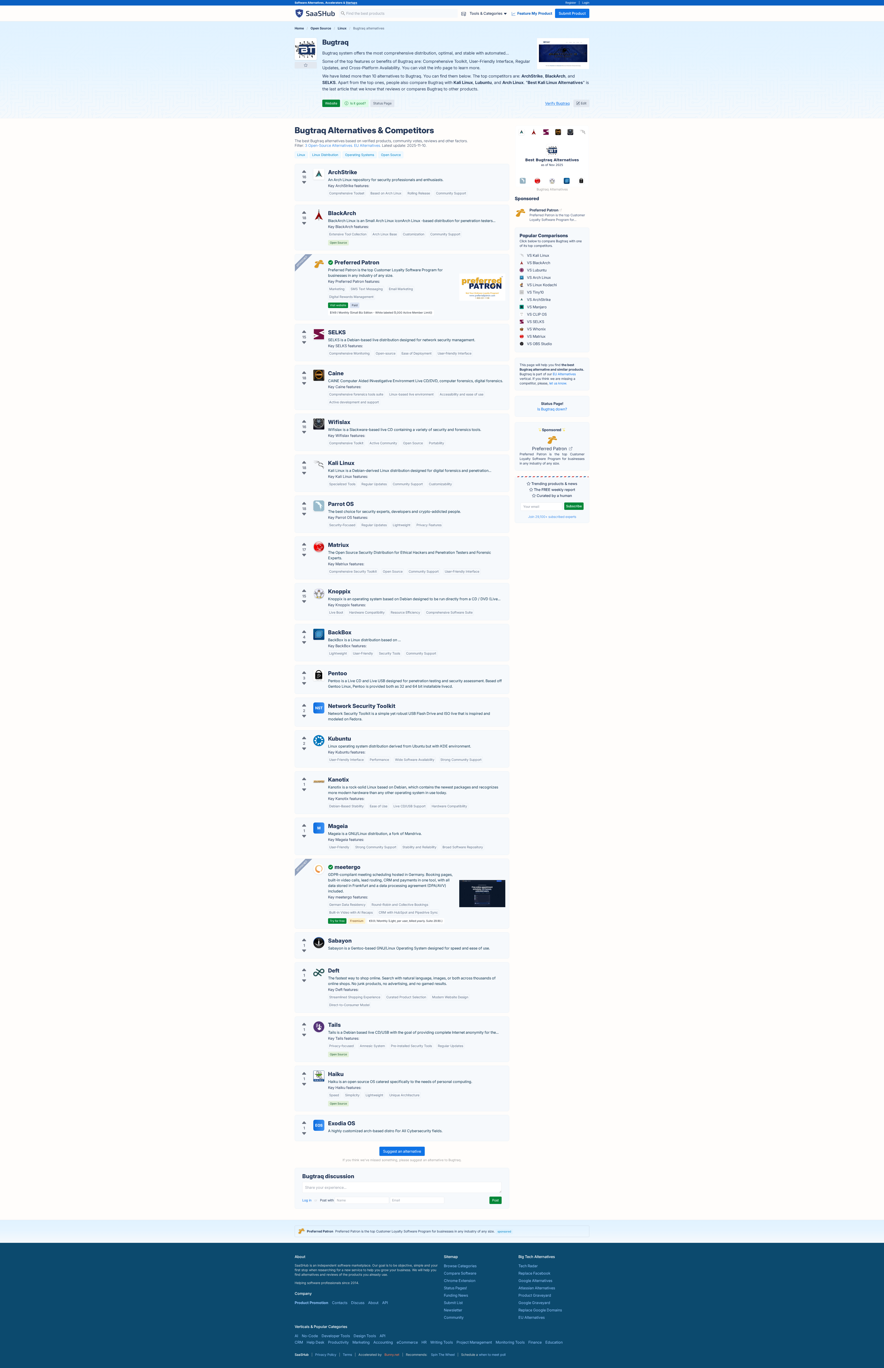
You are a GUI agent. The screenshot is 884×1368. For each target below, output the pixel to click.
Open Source (391, 155)
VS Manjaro (536, 307)
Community (454, 1317)
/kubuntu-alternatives (317, 733)
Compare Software (460, 1273)
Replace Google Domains (540, 1310)
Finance (535, 1342)
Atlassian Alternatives (536, 1288)
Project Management (474, 1342)
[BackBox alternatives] (318, 634)
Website (331, 103)
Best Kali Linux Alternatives (555, 82)
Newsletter (453, 1310)
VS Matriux (536, 336)
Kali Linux (463, 82)
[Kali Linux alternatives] (318, 464)
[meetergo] (318, 868)
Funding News (456, 1295)
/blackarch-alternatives (318, 207)
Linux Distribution (325, 155)
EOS (319, 1125)
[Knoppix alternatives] (318, 593)
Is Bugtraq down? (552, 409)
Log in (307, 1200)
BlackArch (555, 76)
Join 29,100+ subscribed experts (552, 517)
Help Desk (315, 1342)
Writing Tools (441, 1342)
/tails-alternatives (313, 1019)
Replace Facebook (534, 1273)
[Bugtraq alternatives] (306, 49)
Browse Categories (460, 1266)
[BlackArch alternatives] (318, 215)
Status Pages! (455, 1288)
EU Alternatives (564, 374)
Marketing (361, 1342)
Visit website (338, 305)
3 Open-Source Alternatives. (329, 145)
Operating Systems (359, 155)
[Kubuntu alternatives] (318, 740)
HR (424, 1342)
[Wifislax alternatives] (318, 424)
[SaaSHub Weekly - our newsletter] (463, 13)
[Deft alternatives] (318, 972)
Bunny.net (391, 1354)
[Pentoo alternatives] (318, 675)
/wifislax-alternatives (316, 416)
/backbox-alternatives (318, 627)
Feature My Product (534, 13)
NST (319, 708)
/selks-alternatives (314, 327)
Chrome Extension (459, 1280)
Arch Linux (512, 82)
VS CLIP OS (536, 314)
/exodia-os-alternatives (319, 1118)
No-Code (310, 1335)
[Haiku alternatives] (318, 1076)
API (385, 1302)
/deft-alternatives (313, 965)
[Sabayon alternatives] (318, 942)
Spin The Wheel (443, 1354)
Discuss (357, 1302)
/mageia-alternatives (316, 820)
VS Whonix (536, 329)
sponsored (504, 1231)
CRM (299, 1342)
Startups (351, 2)
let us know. (558, 383)
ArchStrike (532, 76)
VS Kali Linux (537, 255)
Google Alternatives (535, 1280)
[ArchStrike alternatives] (318, 174)
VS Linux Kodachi (541, 285)
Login (585, 2)
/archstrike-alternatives (318, 167)
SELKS (329, 82)
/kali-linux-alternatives (318, 457)
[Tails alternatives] (318, 1026)
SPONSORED (302, 261)
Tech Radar (528, 1266)
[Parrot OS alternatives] (318, 505)
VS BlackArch (538, 262)
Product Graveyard (534, 1295)
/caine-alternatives (315, 368)
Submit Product (572, 13)
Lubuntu (483, 82)
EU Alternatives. (368, 145)
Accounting (383, 1342)
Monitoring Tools (510, 1342)
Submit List (453, 1302)
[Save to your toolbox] (306, 65)
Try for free (337, 921)
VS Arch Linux (538, 277)
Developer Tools (336, 1335)
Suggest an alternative (402, 1151)
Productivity (338, 1342)
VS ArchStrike (538, 299)
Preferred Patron (550, 448)
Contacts (339, 1302)
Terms (347, 1354)
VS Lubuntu (536, 270)
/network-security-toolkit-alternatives (331, 700)
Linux (301, 155)
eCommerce (407, 1342)
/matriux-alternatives (316, 539)
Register (570, 2)
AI (296, 1335)
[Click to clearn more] (442, 1231)
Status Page (382, 103)
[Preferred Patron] (318, 264)
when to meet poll (492, 1354)
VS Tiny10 (535, 292)
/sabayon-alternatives (317, 935)
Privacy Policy (325, 1354)
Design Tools (365, 1335)
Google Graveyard (534, 1302)
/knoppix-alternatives (317, 586)
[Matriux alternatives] (318, 546)
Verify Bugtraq (557, 103)
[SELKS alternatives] (318, 334)
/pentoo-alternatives (316, 668)
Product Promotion (311, 1302)
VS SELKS (535, 321)
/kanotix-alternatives (316, 774)
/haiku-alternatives (314, 1068)
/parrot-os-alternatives (318, 498)
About (373, 1302)
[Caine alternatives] (318, 375)
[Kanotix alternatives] (318, 781)
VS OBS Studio (539, 343)
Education (554, 1342)
